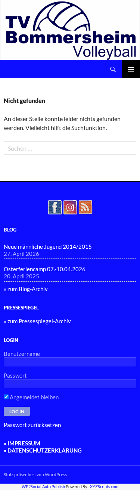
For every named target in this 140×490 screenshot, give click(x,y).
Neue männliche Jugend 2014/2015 (48, 246)
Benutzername (22, 353)
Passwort (15, 375)
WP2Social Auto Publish (43, 486)
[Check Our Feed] (85, 206)
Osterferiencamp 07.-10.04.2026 (44, 269)
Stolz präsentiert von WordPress (35, 474)
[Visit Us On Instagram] (70, 206)
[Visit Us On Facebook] (54, 206)
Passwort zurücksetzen (32, 424)
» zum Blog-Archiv (26, 288)
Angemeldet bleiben (34, 397)
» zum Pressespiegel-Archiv (37, 321)
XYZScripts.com (104, 486)
